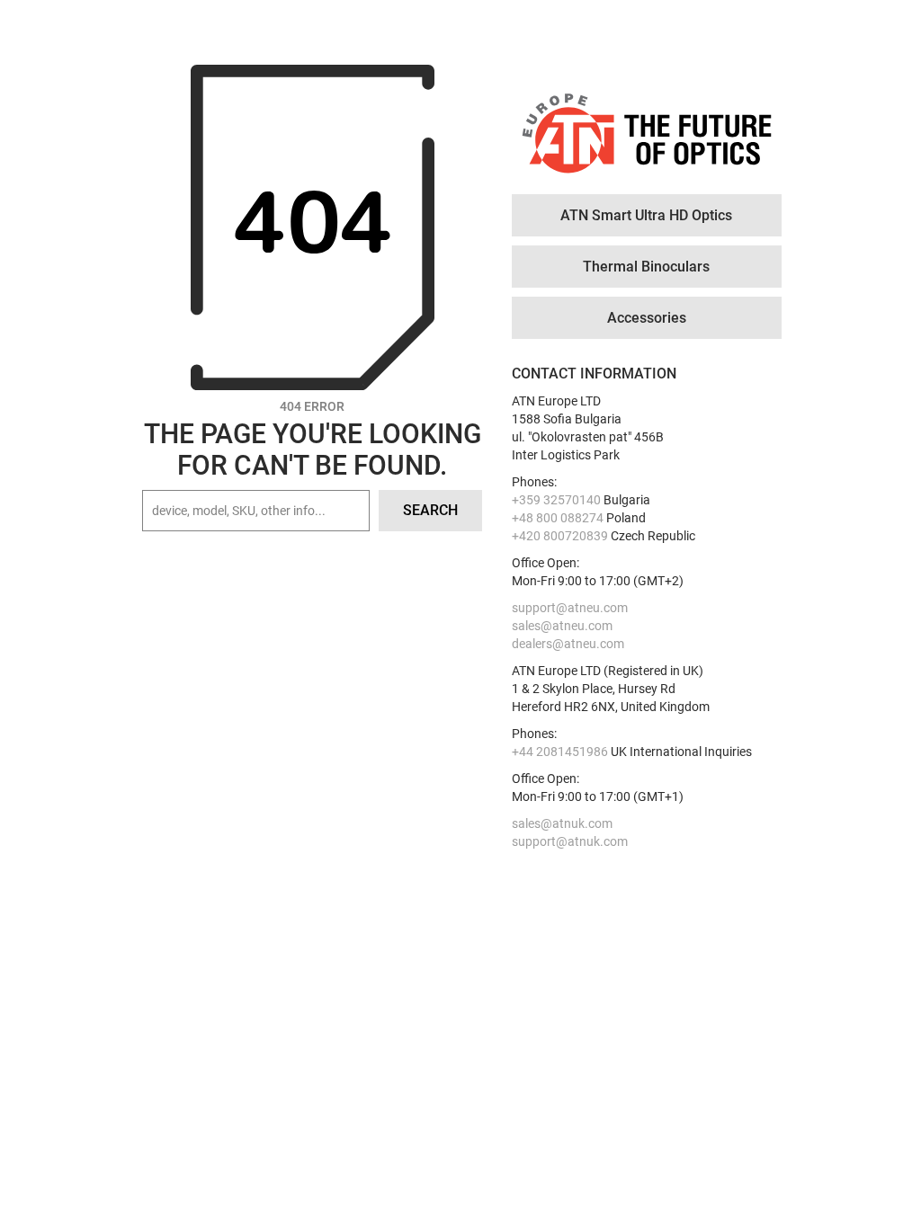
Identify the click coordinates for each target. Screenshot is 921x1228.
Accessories (646, 317)
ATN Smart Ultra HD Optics (646, 215)
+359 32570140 (556, 500)
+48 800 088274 (558, 518)
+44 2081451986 (560, 751)
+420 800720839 (560, 536)
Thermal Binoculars (646, 266)
